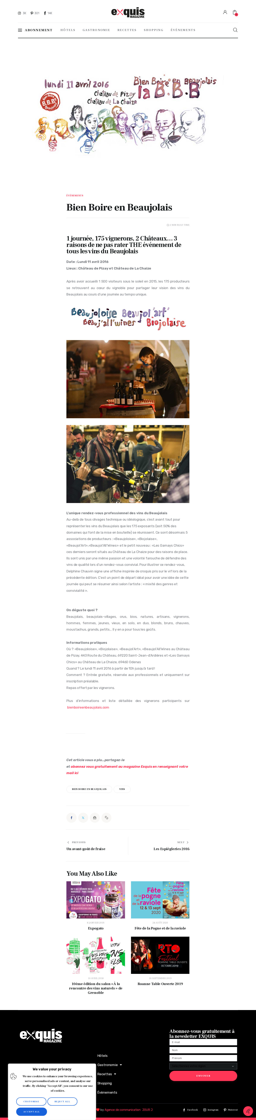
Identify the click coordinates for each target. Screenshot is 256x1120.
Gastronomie (107, 1065)
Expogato (96, 928)
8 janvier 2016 (95, 922)
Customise (31, 1101)
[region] (52, 1092)
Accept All (31, 1111)
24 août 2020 (160, 922)
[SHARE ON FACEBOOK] (71, 818)
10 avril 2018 (96, 978)
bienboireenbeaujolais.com (88, 707)
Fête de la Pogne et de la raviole (160, 928)
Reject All (62, 1101)
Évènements (74, 195)
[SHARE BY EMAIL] (95, 818)
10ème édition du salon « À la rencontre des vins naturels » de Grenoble (95, 988)
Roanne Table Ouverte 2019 (160, 984)
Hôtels (102, 1056)
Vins (122, 789)
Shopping (104, 1083)
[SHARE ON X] (83, 818)
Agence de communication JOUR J (129, 1110)
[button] (106, 818)
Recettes (104, 1074)
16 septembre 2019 (160, 978)
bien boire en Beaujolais (89, 789)
